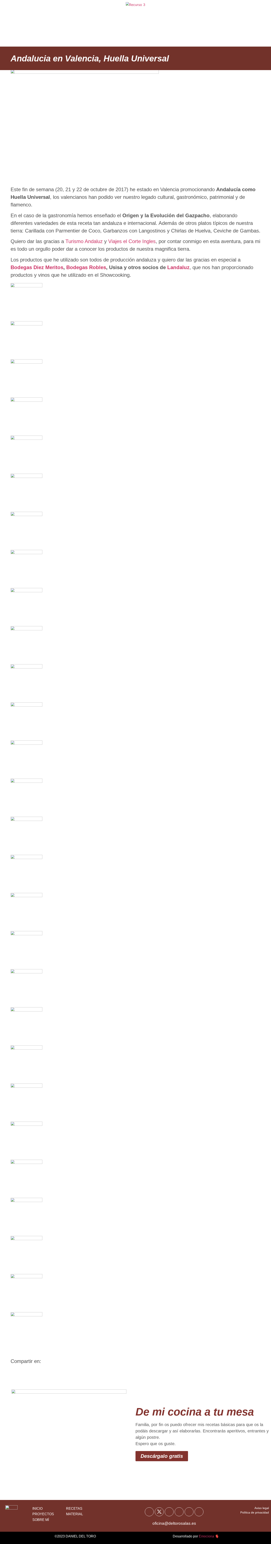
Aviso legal (261, 1508)
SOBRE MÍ (40, 1520)
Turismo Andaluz (84, 241)
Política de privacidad (254, 1512)
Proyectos (182, 34)
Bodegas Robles (86, 267)
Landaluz (178, 267)
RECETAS (74, 1508)
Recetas (92, 12)
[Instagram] (179, 1511)
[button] (15, 1370)
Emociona (206, 1536)
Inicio (69, 12)
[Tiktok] (189, 1511)
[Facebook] (149, 1511)
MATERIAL (74, 1514)
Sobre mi (179, 12)
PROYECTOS (43, 1514)
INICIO (37, 1508)
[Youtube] (169, 1511)
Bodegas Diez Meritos (37, 267)
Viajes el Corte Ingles (132, 241)
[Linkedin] (199, 1511)
